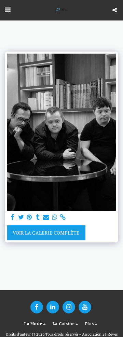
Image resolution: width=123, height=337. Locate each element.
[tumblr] (38, 217)
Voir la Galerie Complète (46, 232)
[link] (63, 217)
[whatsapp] (55, 217)
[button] (7, 10)
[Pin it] (29, 217)
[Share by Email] (46, 217)
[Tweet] (21, 217)
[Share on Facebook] (13, 217)
